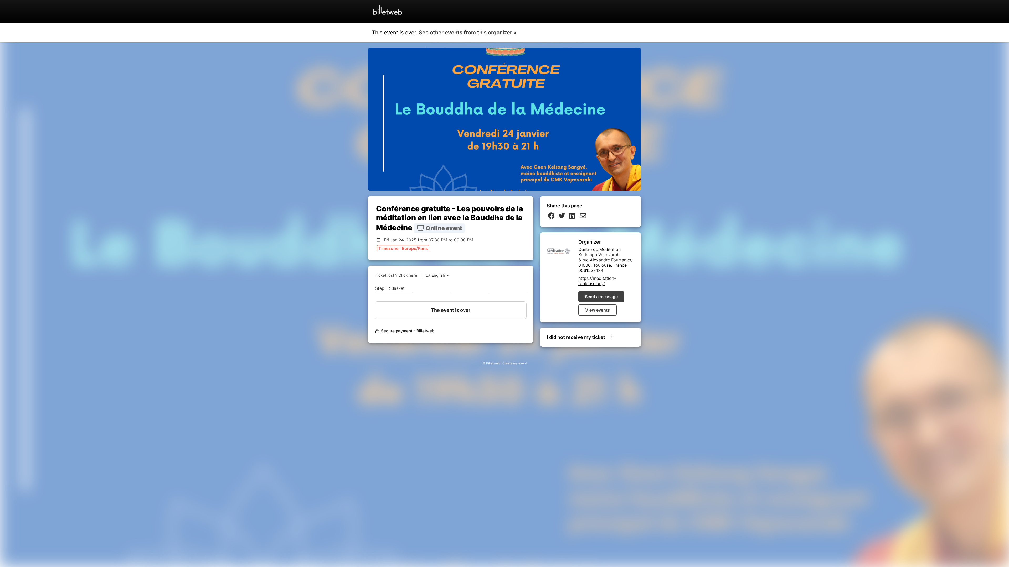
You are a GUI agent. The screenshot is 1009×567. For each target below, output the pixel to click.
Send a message (601, 296)
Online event (443, 228)
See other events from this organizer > (468, 32)
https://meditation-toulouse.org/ (597, 281)
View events (597, 310)
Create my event (514, 363)
